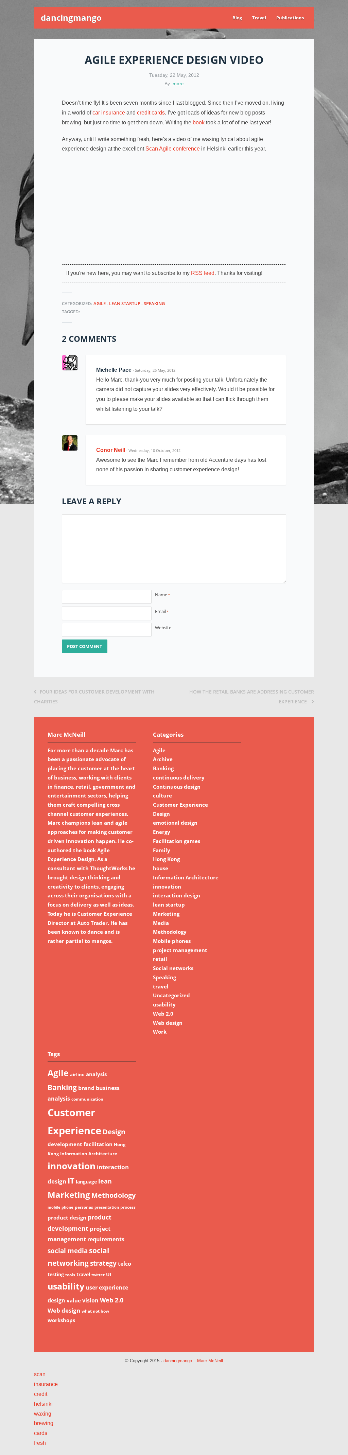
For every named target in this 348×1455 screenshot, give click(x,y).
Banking (163, 768)
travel (161, 986)
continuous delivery (179, 777)
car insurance (108, 113)
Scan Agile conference (172, 149)
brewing (43, 1423)
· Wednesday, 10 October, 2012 (153, 450)
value (74, 1300)
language (86, 1181)
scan (40, 1374)
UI (108, 1274)
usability (164, 1004)
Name (162, 595)
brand (86, 1088)
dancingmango (71, 17)
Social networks (173, 968)
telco (124, 1263)
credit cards (151, 113)
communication (87, 1099)
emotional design (175, 822)
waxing (42, 1414)
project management (180, 950)
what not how (95, 1311)
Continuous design (177, 786)
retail (160, 959)
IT (71, 1181)
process (128, 1207)
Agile (99, 303)
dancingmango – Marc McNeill (193, 1360)
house (160, 868)
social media (68, 1250)
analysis (96, 1074)
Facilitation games (176, 841)
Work (160, 1031)
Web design (167, 1022)
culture (162, 795)
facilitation (98, 1144)
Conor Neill (110, 450)
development (65, 1144)
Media (161, 922)
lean (105, 1181)
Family (161, 850)
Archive (163, 759)
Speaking (154, 303)
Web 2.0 (163, 1013)
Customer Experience (180, 804)
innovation (167, 886)
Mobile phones (172, 940)
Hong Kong (166, 859)
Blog (237, 18)
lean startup (124, 303)
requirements (105, 1239)
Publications (290, 18)
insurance (46, 1384)
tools (70, 1274)
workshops (61, 1320)
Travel (259, 18)
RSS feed (202, 273)
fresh (40, 1443)
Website (163, 628)
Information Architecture (186, 877)
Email (162, 611)
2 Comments (89, 338)
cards (40, 1433)
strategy (103, 1263)
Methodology (170, 931)
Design (161, 813)
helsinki (43, 1404)
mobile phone (60, 1207)
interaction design (176, 895)
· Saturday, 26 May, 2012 (154, 370)
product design (67, 1217)
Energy (161, 831)
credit (40, 1394)
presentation (106, 1207)
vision (90, 1300)
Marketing (166, 913)
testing (56, 1274)
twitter (98, 1275)
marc (178, 83)
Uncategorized (171, 995)
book (199, 122)
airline (77, 1074)
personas (84, 1207)
